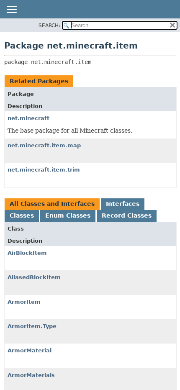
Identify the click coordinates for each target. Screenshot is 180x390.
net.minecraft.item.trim (44, 170)
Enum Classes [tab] (67, 215)
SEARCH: (49, 25)
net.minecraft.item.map (44, 145)
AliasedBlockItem (34, 277)
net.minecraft (28, 118)
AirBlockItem (27, 253)
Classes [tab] (22, 215)
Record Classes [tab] (127, 215)
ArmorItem (24, 302)
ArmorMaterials (31, 375)
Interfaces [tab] (122, 203)
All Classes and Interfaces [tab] (52, 203)
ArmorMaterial (29, 350)
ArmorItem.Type (32, 326)
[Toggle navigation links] (11, 10)
